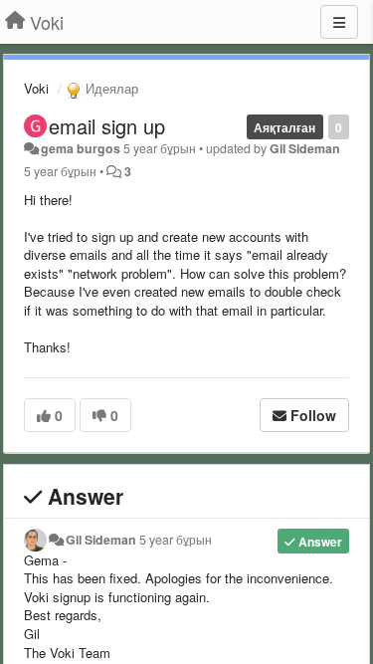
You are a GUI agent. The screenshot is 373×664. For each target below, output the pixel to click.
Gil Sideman (305, 148)
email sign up (107, 125)
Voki (36, 88)
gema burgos (80, 148)
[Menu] (339, 22)
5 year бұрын (175, 540)
